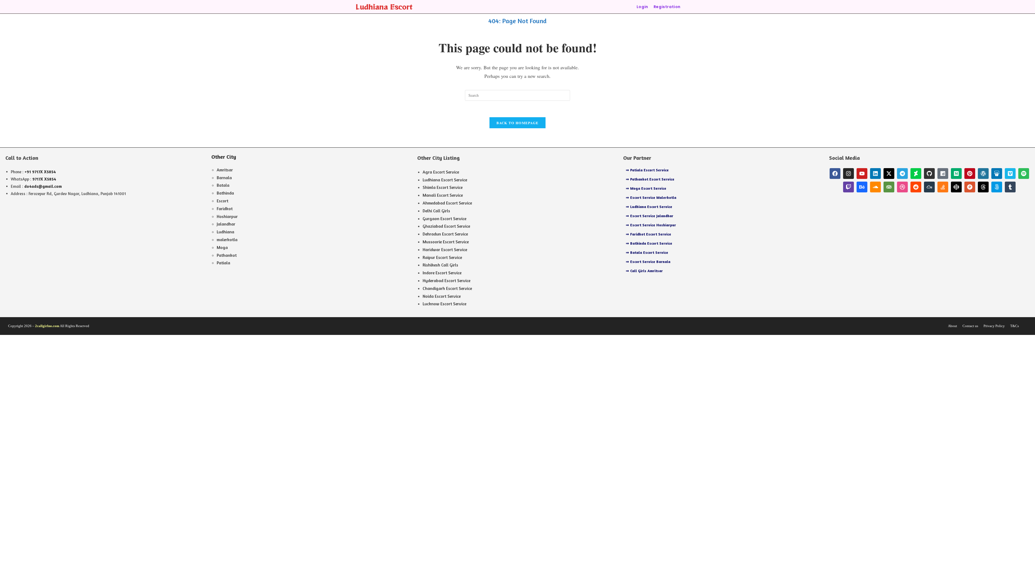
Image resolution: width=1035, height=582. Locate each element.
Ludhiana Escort (384, 6)
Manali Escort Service (443, 195)
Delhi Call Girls (436, 210)
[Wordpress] (983, 173)
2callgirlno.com (47, 326)
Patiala (223, 262)
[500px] (996, 187)
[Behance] (862, 187)
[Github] (929, 173)
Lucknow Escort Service (444, 303)
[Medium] (956, 173)
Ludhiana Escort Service (445, 179)
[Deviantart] (915, 173)
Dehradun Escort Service (445, 234)
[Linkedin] (875, 173)
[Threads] (983, 187)
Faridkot (225, 208)
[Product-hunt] (969, 187)
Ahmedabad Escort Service (447, 203)
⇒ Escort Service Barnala (648, 261)
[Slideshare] (996, 173)
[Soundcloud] (875, 187)
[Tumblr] (1010, 187)
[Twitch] (848, 187)
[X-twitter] (889, 173)
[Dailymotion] (942, 173)
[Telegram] (902, 173)
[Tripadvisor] (889, 187)
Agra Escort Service (441, 172)
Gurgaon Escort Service (444, 218)
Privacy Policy (994, 326)
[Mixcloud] (929, 187)
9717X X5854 (44, 179)
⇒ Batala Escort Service (647, 252)
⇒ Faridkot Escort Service (648, 234)
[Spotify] (1023, 173)
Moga (222, 247)
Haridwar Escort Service (445, 249)
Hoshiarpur (227, 216)
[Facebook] (835, 173)
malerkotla (227, 239)
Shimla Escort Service (443, 187)
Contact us (970, 326)
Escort (222, 200)
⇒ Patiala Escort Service (647, 170)
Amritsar (225, 169)
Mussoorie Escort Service (446, 241)
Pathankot (227, 255)
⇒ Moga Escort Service (646, 188)
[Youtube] (862, 173)
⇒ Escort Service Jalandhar (649, 215)
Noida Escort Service (442, 296)
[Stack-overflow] (942, 187)
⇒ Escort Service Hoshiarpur (651, 225)
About (952, 326)
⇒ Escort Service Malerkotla (651, 197)
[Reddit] (915, 187)
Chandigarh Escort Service (447, 288)
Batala (223, 185)
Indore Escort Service (442, 272)
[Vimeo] (1010, 173)
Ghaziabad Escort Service (446, 226)
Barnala (224, 177)
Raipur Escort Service (442, 257)
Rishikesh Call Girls (440, 265)
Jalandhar (226, 224)
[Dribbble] (902, 187)
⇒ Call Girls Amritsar (644, 270)
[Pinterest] (969, 173)
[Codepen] (956, 187)
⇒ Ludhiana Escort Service (649, 206)
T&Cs (1014, 326)
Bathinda (225, 193)
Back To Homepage (517, 122)
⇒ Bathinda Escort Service (649, 243)
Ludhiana (225, 231)
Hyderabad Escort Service (446, 280)
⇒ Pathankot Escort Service (650, 179)
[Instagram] (848, 173)
